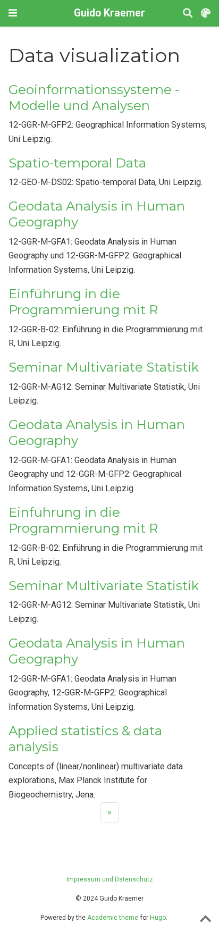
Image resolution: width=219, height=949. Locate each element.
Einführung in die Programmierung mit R (83, 301)
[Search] (187, 13)
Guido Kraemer (109, 13)
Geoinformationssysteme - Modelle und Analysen (94, 97)
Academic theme (112, 917)
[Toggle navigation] (13, 13)
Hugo (158, 917)
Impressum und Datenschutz (109, 879)
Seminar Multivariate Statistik (104, 367)
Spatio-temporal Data (77, 163)
